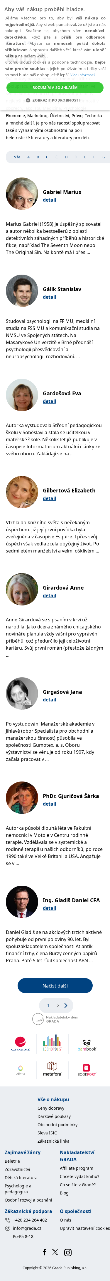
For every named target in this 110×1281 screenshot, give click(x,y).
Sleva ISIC (47, 1133)
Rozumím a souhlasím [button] (55, 87)
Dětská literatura (21, 1177)
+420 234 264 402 (30, 1220)
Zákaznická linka (54, 1141)
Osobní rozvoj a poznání (28, 1200)
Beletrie (12, 1161)
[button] (55, 100)
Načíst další (55, 986)
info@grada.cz (27, 1228)
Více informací (82, 74)
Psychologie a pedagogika (18, 1188)
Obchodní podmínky (57, 1124)
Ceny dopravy (51, 1108)
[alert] (55, 55)
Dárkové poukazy (54, 1116)
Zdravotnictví (17, 1169)
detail (49, 200)
